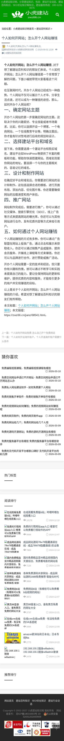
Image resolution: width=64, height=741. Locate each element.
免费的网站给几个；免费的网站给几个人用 (25, 422)
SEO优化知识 (39, 700)
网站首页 (9, 700)
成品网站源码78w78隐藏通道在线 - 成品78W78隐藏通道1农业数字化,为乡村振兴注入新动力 (41, 545)
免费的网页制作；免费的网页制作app (22, 415)
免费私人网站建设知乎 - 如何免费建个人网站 (26, 387)
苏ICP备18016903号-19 (28, 713)
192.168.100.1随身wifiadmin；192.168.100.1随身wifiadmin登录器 (40, 652)
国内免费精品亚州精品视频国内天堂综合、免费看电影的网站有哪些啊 (40, 561)
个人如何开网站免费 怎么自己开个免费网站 (33, 332)
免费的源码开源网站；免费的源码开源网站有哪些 (29, 431)
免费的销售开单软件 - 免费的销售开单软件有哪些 (28, 396)
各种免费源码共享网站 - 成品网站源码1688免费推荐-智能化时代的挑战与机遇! (41, 576)
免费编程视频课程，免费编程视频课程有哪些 (26, 368)
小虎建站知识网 (31, 18)
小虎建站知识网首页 (23, 28)
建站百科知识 (43, 28)
